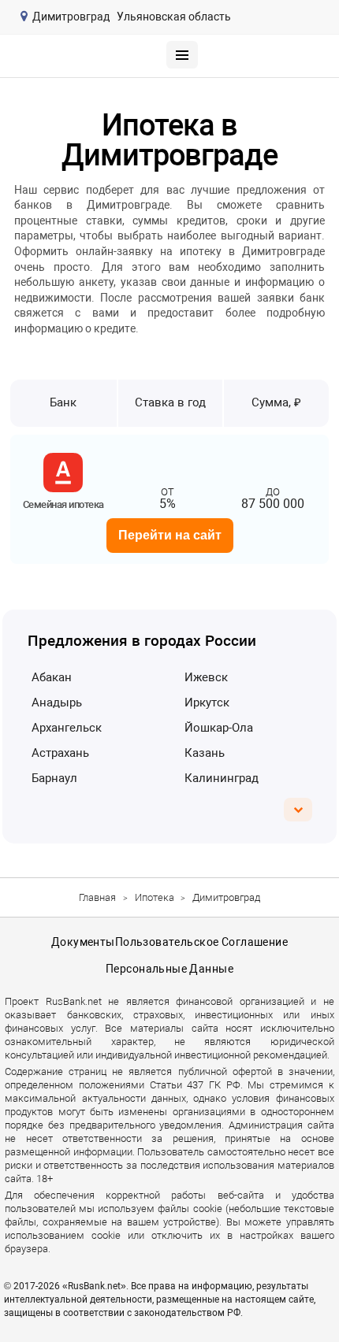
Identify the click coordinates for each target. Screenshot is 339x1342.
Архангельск (67, 728)
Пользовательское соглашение (201, 942)
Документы (83, 942)
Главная (97, 897)
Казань (204, 753)
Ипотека (154, 897)
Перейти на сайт (170, 535)
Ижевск (206, 677)
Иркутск (206, 702)
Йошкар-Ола (218, 728)
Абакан (52, 677)
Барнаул (54, 778)
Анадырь (57, 702)
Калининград (221, 778)
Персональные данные (169, 968)
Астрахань (60, 753)
